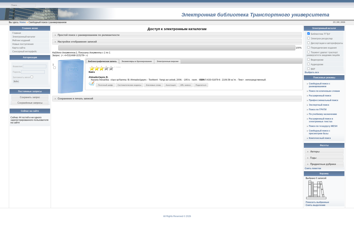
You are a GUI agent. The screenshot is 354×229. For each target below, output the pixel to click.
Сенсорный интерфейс (24, 51)
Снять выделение (315, 205)
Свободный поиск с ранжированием (319, 85)
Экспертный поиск (319, 105)
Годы (313, 157)
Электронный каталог (23, 36)
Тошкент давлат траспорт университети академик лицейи (323, 54)
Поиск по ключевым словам (324, 91)
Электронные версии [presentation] (167, 61)
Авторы (315, 151)
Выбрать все (312, 72)
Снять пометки (313, 168)
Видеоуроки (316, 60)
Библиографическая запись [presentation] (102, 61)
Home (23, 22)
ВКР (312, 69)
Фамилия (17, 66)
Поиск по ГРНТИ (318, 109)
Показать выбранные (317, 202)
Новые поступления (23, 44)
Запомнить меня (21, 77)
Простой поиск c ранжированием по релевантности (88, 35)
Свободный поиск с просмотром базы (319, 132)
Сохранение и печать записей (75, 98)
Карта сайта (18, 48)
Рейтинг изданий (21, 40)
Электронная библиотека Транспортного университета (255, 15)
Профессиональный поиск (323, 100)
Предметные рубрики (323, 164)
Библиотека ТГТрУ (320, 34)
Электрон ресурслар (321, 38)
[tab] (177, 35)
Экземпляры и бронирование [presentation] (137, 61)
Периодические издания (323, 48)
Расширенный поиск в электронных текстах (321, 120)
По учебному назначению (323, 114)
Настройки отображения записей (77, 41)
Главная (16, 33)
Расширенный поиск (320, 95)
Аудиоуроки (316, 64)
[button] (29, 97)
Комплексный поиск (320, 138)
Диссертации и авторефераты (326, 43)
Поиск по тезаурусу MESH (323, 126)
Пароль (17, 72)
